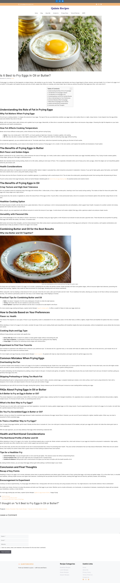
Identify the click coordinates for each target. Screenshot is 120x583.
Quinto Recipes (60, 8)
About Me (48, 13)
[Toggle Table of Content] (70, 89)
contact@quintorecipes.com (26, 4)
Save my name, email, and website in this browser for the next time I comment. (24, 547)
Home (36, 13)
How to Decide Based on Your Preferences (59, 98)
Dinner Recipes (64, 572)
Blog (42, 13)
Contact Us (55, 13)
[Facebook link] (96, 4)
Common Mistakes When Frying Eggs (58, 100)
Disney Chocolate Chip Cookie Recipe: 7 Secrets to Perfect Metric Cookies (26, 509)
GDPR (83, 13)
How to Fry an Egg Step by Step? (9, 497)
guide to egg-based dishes (42, 492)
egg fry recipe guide (43, 308)
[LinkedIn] (88, 579)
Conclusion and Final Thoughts (56, 105)
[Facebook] (57, 1)
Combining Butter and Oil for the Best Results (60, 96)
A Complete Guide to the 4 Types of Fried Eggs (13, 499)
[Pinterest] (62, 1)
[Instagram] (60, 1)
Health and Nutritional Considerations (58, 103)
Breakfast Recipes (6, 496)
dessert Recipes (64, 575)
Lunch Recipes (64, 570)
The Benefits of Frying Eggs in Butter (58, 92)
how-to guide (38, 354)
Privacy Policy (64, 13)
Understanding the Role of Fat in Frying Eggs (59, 91)
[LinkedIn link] (101, 4)
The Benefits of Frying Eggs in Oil (57, 94)
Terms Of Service (75, 13)
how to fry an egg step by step (58, 179)
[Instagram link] (98, 4)
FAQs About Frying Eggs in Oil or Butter (58, 101)
